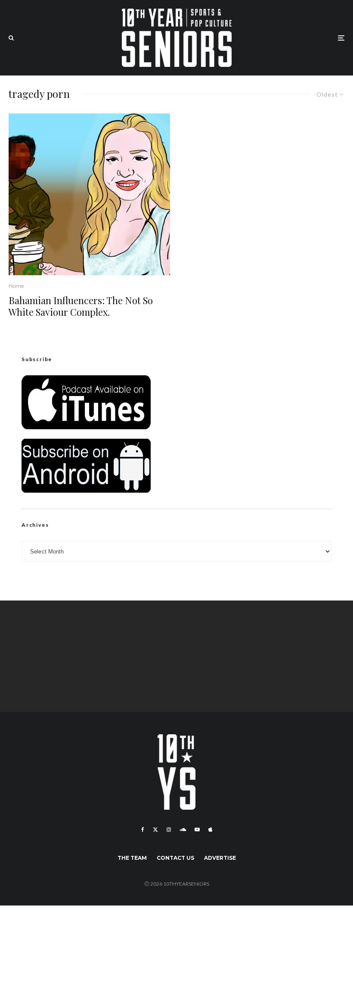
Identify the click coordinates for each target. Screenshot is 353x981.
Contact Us (175, 858)
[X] (155, 829)
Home (16, 286)
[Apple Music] (210, 829)
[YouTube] (197, 829)
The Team (132, 858)
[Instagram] (168, 829)
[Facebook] (143, 829)
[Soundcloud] (182, 829)
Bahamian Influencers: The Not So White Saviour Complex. (81, 306)
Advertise (220, 858)
